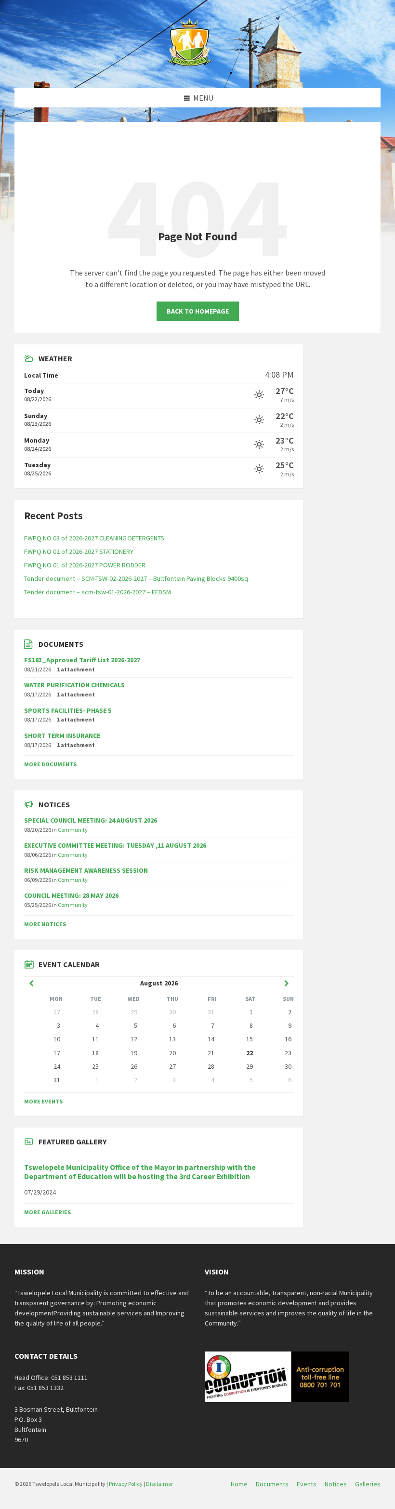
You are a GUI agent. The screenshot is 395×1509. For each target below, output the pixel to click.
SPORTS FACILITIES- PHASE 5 (67, 710)
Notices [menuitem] (336, 1484)
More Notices (45, 924)
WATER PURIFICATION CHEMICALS (74, 685)
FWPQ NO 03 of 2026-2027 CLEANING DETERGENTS (94, 538)
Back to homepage (198, 311)
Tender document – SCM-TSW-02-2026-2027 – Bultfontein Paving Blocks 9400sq (136, 578)
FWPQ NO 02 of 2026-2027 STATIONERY (78, 551)
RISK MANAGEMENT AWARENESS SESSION (86, 870)
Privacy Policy (126, 1483)
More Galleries (47, 1212)
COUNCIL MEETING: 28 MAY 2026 (71, 895)
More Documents (50, 764)
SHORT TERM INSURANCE (62, 735)
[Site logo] (190, 69)
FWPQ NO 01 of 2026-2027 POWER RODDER (84, 565)
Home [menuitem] (239, 1484)
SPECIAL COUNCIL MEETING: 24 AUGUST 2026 (90, 820)
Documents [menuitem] (272, 1484)
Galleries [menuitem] (368, 1484)
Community (73, 829)
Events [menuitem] (306, 1484)
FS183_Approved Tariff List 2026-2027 (82, 660)
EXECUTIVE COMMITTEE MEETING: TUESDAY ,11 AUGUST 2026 (115, 845)
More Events (43, 1101)
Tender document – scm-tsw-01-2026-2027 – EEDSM (97, 592)
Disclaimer (159, 1483)
